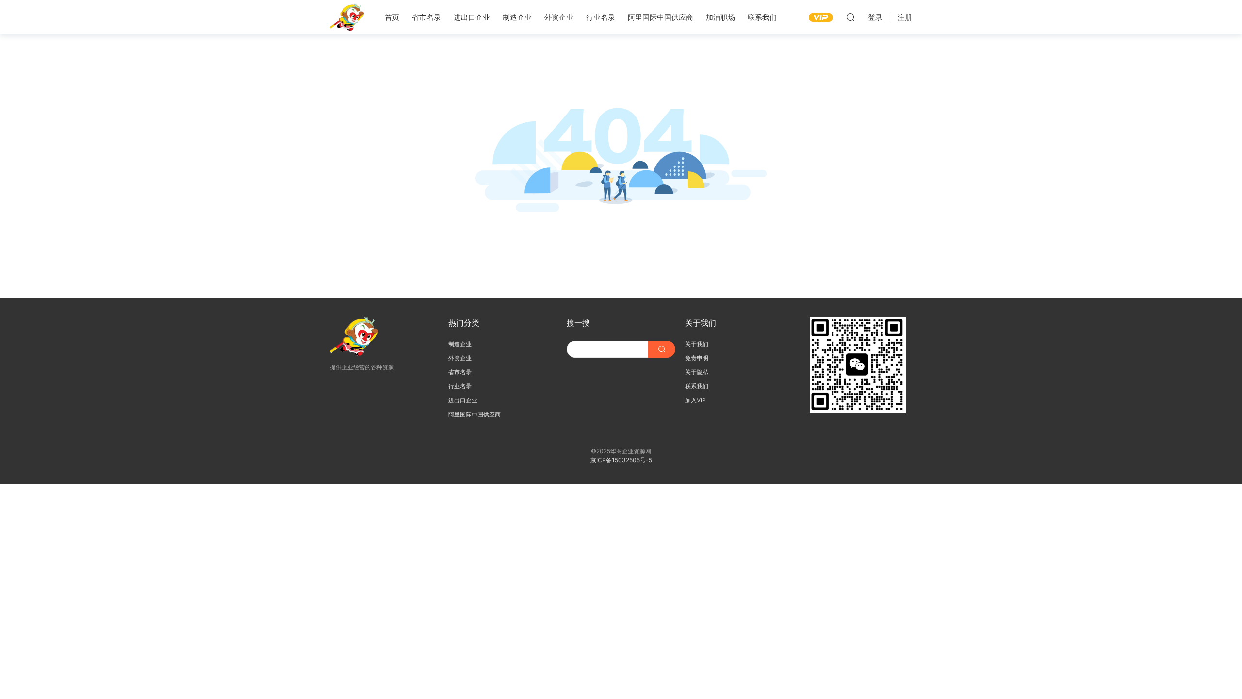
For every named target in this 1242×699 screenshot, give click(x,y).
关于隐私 (696, 372)
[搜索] (850, 17)
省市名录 (426, 17)
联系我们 (762, 17)
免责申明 (696, 358)
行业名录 (600, 17)
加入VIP (695, 400)
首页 (392, 17)
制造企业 (517, 17)
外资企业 (558, 17)
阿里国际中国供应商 (660, 17)
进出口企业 (472, 17)
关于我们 (696, 344)
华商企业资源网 (347, 17)
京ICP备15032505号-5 (621, 460)
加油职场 (720, 17)
